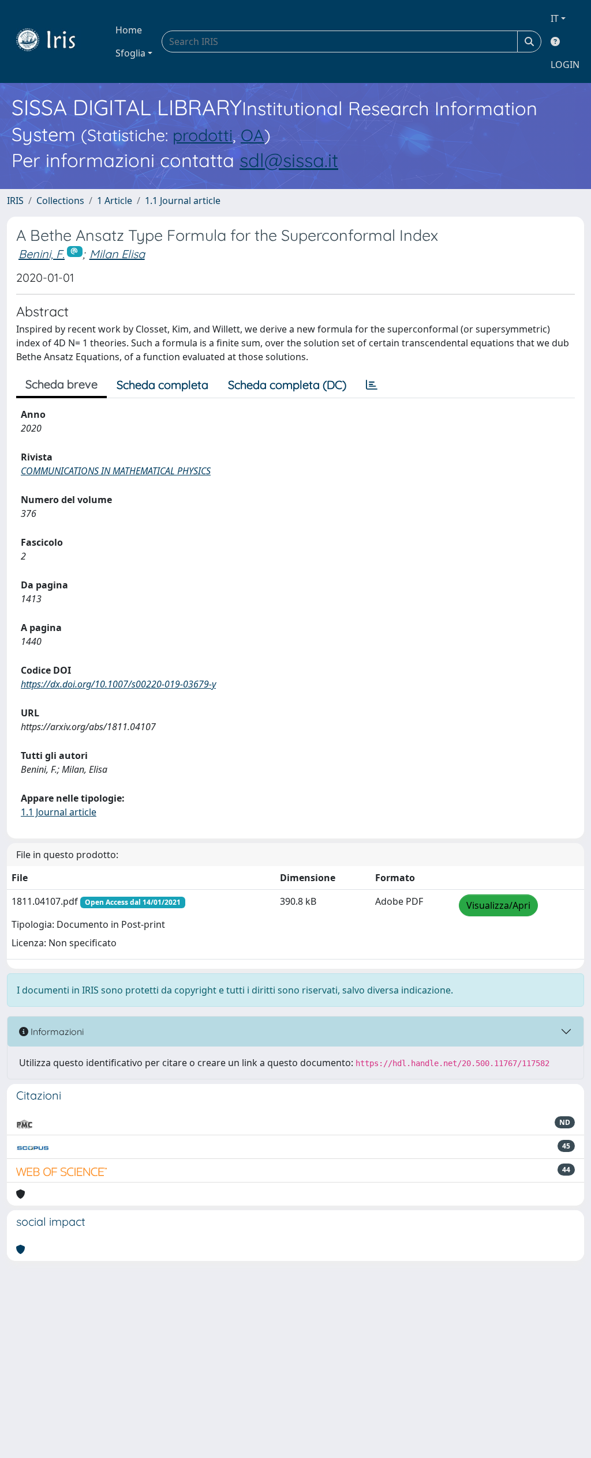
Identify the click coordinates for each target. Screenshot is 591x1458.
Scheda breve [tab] (61, 384)
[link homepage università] (54, 41)
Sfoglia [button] (130, 53)
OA (252, 134)
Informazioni (56, 1031)
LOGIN (565, 64)
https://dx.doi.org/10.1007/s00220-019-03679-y (118, 684)
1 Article (114, 200)
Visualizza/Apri (498, 905)
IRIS (15, 200)
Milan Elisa (117, 254)
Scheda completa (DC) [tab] (287, 384)
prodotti (203, 134)
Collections (60, 200)
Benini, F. (41, 254)
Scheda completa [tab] (162, 384)
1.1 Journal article (182, 200)
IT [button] (555, 18)
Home (128, 30)
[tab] (371, 385)
